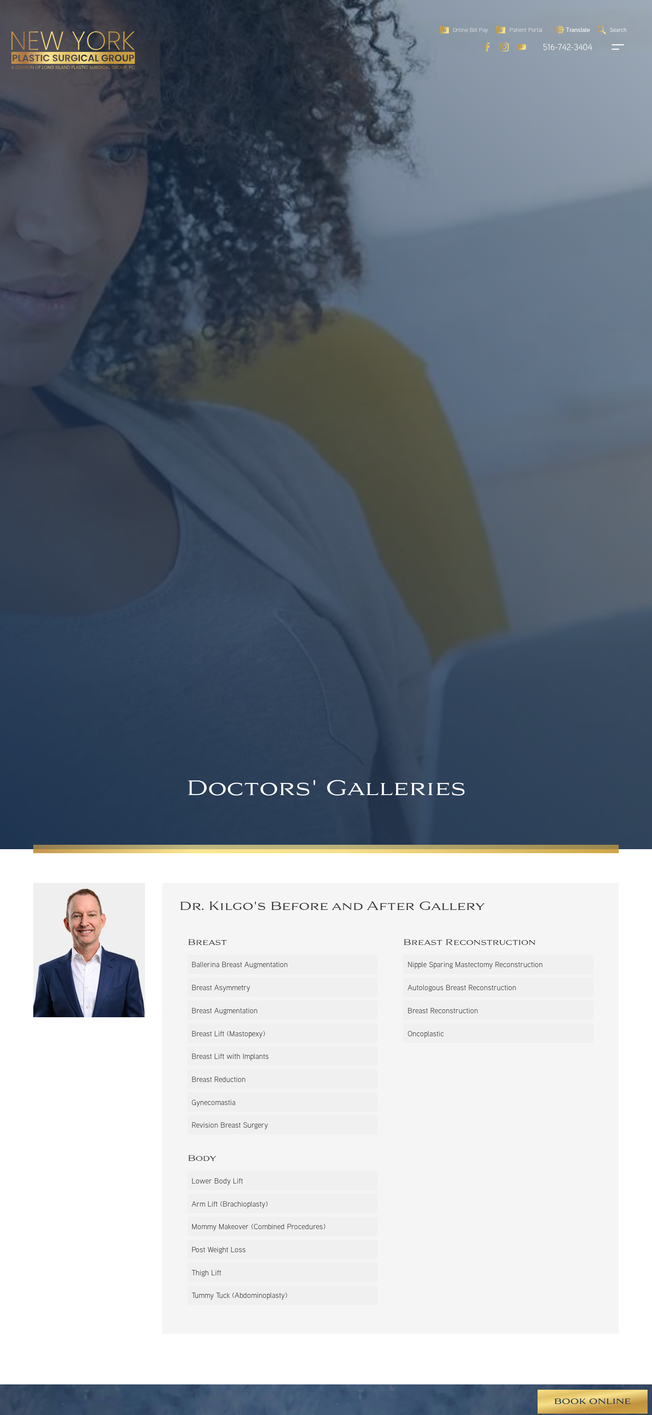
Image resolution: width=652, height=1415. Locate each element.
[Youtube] (521, 47)
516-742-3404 (567, 47)
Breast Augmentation (225, 1010)
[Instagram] (504, 47)
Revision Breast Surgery (230, 1124)
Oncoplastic (426, 1033)
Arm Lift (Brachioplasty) (230, 1203)
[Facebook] (487, 47)
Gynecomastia (214, 1102)
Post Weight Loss (219, 1249)
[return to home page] (53, 31)
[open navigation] (609, 47)
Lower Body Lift (217, 1180)
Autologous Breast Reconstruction (462, 987)
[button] (572, 29)
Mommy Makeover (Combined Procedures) (259, 1226)
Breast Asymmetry (221, 987)
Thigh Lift (206, 1272)
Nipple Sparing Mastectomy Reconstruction (475, 964)
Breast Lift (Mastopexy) (228, 1033)
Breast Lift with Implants (230, 1056)
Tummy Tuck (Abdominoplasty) (239, 1295)
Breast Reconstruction (443, 1010)
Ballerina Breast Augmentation (240, 964)
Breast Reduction (219, 1079)
